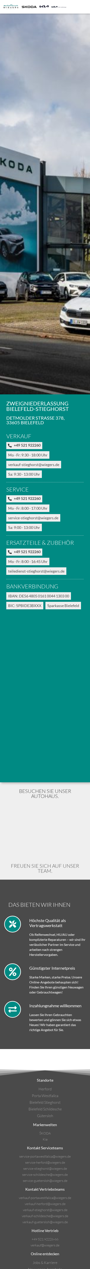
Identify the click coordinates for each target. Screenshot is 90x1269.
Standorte (45, 1080)
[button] (84, 7)
